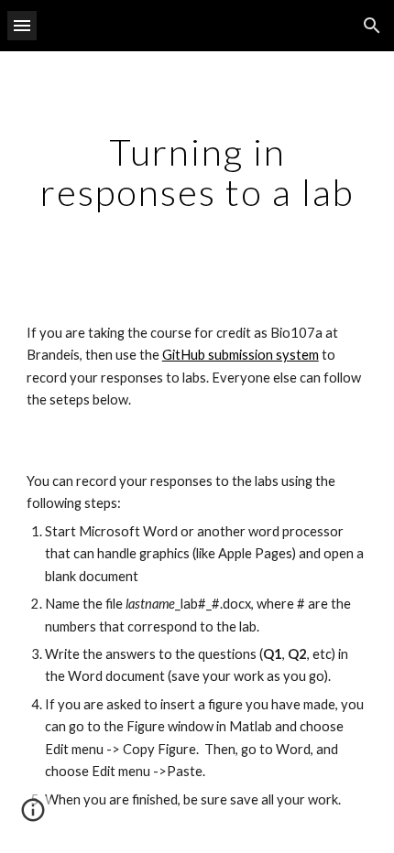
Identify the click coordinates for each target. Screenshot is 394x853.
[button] (22, 25)
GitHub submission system (240, 354)
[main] (197, 172)
